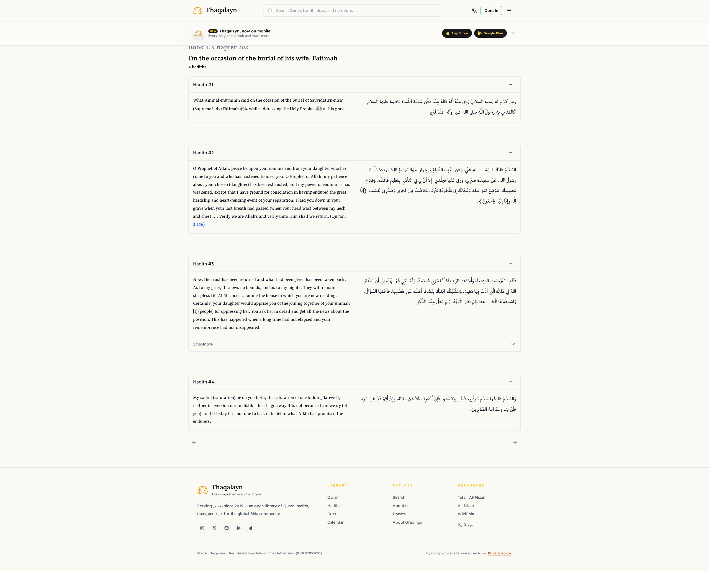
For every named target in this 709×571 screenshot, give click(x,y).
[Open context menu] (510, 84)
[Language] (474, 10)
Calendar (335, 522)
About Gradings (407, 522)
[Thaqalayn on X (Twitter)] (214, 528)
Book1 (198, 47)
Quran (332, 497)
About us (401, 505)
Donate (399, 513)
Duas (331, 513)
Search (399, 497)
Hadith (333, 505)
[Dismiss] (512, 33)
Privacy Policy (499, 553)
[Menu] (509, 10)
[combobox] (352, 10)
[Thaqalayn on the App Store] (251, 528)
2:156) (199, 225)
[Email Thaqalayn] (227, 528)
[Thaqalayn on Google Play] (239, 528)
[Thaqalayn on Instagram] (202, 528)
